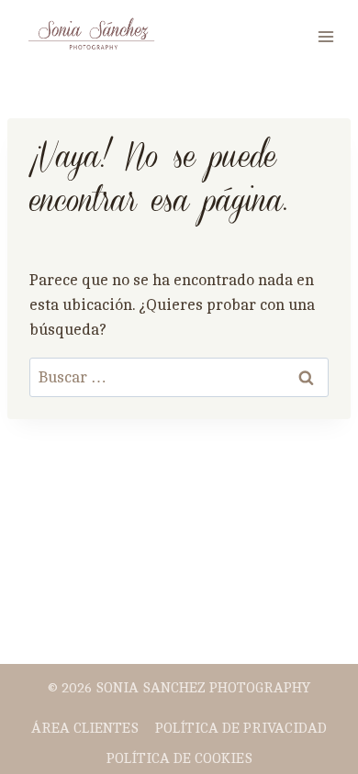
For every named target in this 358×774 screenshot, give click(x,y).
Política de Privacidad (241, 728)
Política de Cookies (179, 759)
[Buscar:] (179, 377)
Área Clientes (85, 728)
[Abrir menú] (325, 36)
